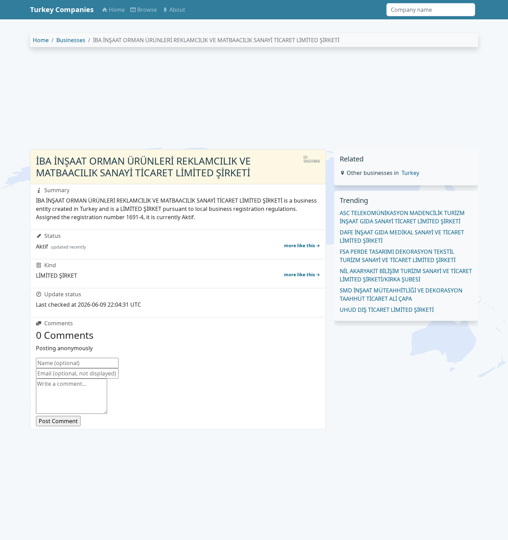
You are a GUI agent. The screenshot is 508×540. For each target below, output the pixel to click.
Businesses (70, 40)
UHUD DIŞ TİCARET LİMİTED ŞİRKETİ (387, 310)
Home (41, 40)
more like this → (302, 245)
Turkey (410, 173)
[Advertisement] (237, 101)
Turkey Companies (62, 9)
